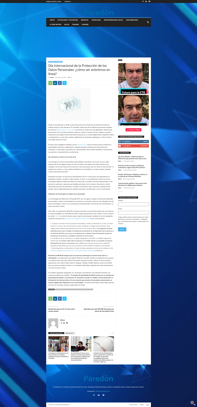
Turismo (75, 24)
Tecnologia (96, 20)
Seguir (145, 141)
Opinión (85, 24)
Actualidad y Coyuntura (68, 20)
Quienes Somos (133, 404)
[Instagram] (143, 1)
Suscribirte (143, 146)
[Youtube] (149, 1)
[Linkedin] (146, 1)
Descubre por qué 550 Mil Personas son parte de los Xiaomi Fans (99, 310)
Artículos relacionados (56, 333)
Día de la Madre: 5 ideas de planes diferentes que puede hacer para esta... (132, 158)
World (57, 216)
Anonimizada (85, 218)
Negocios (84, 20)
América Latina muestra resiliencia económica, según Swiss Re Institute (131, 166)
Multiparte (77, 218)
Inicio (52, 20)
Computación (69, 218)
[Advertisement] (98, 42)
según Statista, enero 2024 (65, 130)
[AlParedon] (98, 10)
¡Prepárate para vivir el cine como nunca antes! (61, 310)
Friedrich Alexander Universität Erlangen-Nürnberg (77, 250)
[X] (64, 83)
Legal (147, 404)
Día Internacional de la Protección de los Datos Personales (71, 289)
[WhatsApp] (50, 83)
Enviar (122, 229)
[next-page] (113, 333)
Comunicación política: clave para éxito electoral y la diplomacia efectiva (132, 184)
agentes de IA (81, 144)
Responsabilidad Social (113, 20)
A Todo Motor (55, 24)
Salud (66, 24)
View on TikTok (134, 130)
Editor (52, 77)
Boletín (142, 404)
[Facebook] (60, 83)
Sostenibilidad (132, 20)
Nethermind (54, 250)
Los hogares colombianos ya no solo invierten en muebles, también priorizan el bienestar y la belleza (58, 355)
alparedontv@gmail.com (103, 391)
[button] (148, 22)
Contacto (67, 1)
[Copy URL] (69, 83)
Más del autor (69, 333)
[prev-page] (110, 333)
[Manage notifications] (192, 402)
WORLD (90, 289)
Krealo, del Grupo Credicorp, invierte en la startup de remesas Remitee (132, 175)
